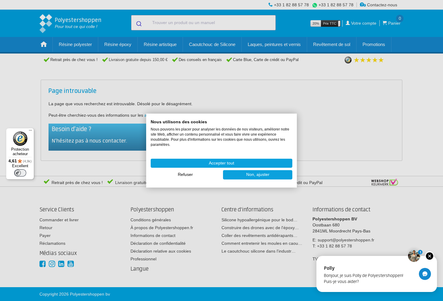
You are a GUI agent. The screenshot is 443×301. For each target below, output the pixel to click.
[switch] (20, 173)
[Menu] (30, 131)
